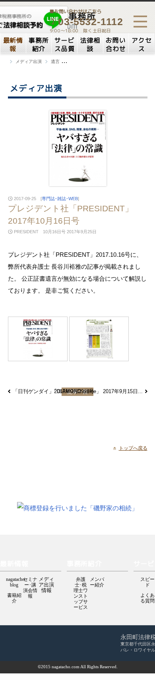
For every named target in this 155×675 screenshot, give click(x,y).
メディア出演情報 (46, 579)
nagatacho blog (14, 580)
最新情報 (13, 44)
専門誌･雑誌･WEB (60, 198)
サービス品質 (64, 44)
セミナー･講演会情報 (30, 580)
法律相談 (90, 44)
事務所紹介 (38, 44)
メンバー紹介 (97, 580)
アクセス (141, 44)
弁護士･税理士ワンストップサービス (81, 580)
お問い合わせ (116, 44)
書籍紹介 (14, 595)
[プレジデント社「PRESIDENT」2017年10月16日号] (37, 339)
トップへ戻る (133, 448)
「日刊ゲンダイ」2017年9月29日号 (53, 391)
